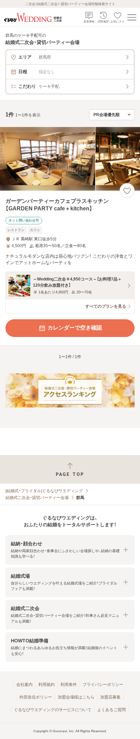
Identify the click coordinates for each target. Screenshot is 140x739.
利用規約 (46, 684)
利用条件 (68, 684)
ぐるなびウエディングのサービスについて (52, 709)
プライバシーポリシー (103, 684)
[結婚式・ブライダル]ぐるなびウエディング (44, 490)
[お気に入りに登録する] (127, 190)
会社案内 (24, 684)
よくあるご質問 (111, 709)
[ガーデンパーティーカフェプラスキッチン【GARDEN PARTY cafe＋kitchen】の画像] (70, 159)
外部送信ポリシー (35, 697)
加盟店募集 (110, 697)
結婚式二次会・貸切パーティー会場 (37, 497)
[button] (70, 550)
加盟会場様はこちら (76, 697)
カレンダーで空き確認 (75, 328)
